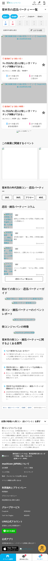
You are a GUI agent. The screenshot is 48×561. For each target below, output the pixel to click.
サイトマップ (28, 472)
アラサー (30, 197)
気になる (34, 4)
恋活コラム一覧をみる (24, 279)
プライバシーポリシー (9, 496)
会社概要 (5, 468)
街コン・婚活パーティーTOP (11, 407)
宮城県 (23, 407)
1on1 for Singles (7, 515)
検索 (44, 4)
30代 (18, 197)
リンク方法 (5, 472)
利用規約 (5, 492)
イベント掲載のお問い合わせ (11, 480)
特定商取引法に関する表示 (11, 500)
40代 (41, 197)
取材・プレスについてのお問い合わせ (14, 476)
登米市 (30, 407)
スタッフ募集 (28, 468)
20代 (7, 197)
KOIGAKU (27, 511)
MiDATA (26, 515)
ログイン (39, 4)
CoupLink (5, 511)
